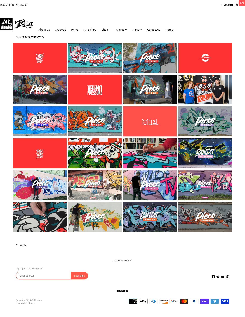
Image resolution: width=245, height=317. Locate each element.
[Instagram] (227, 276)
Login (3, 4)
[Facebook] (213, 276)
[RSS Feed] (42, 37)
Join (11, 4)
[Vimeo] (217, 276)
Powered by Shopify (25, 302)
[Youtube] (222, 276)
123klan (38, 300)
